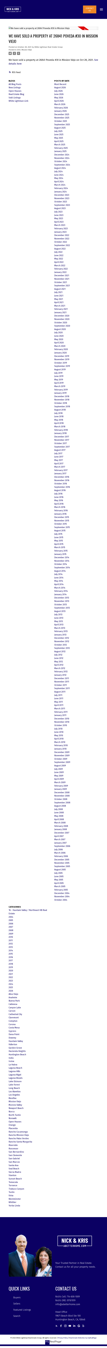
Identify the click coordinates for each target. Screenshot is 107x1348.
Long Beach (14, 1088)
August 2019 (60, 369)
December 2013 (61, 597)
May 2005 (58, 879)
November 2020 (61, 319)
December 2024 (61, 154)
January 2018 (60, 433)
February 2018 (61, 430)
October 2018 (60, 403)
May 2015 (58, 540)
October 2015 (60, 524)
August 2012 (60, 651)
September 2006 (62, 846)
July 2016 (58, 493)
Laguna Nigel (15, 1074)
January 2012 (60, 675)
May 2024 (58, 178)
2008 (11, 930)
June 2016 (58, 497)
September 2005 (62, 866)
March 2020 (59, 346)
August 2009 (60, 765)
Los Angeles (14, 1095)
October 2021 (60, 282)
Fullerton (13, 1044)
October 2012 (60, 645)
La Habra (13, 1064)
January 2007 (60, 843)
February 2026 (61, 107)
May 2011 (58, 702)
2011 (11, 940)
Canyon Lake (15, 1007)
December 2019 (61, 356)
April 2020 (59, 342)
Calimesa (13, 1004)
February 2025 (61, 148)
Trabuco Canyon (16, 1189)
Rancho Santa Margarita (20, 1142)
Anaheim (13, 997)
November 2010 (61, 722)
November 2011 (61, 681)
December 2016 (61, 477)
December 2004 (61, 893)
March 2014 (59, 588)
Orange (12, 1125)
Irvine (11, 1061)
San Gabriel (14, 1158)
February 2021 (61, 309)
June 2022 (58, 255)
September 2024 (62, 165)
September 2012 (62, 648)
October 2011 (60, 685)
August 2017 (60, 450)
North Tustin (15, 1115)
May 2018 (58, 420)
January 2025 (60, 151)
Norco (11, 1111)
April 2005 (59, 883)
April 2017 (58, 463)
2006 (11, 923)
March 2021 (59, 306)
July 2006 (58, 849)
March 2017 (59, 467)
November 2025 (61, 117)
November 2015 (61, 520)
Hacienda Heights (17, 1051)
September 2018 (62, 406)
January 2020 (60, 352)
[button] (89, 9)
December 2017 (61, 436)
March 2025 (59, 144)
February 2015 (61, 551)
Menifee (12, 1098)
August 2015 (60, 530)
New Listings (15, 87)
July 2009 (58, 769)
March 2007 (59, 839)
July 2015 (58, 534)
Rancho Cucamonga (18, 1132)
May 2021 (58, 299)
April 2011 (58, 705)
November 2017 (61, 440)
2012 (11, 943)
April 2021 (58, 302)
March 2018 (59, 426)
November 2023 (61, 198)
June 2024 (59, 175)
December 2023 (61, 195)
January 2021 (60, 312)
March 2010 (59, 742)
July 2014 (58, 574)
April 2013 (58, 624)
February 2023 (61, 228)
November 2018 (61, 399)
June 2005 (59, 876)
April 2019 (59, 383)
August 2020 (60, 329)
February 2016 (61, 510)
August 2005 (60, 869)
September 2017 (62, 447)
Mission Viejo (27, 50)
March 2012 (59, 668)
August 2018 (60, 410)
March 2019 (59, 386)
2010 (11, 937)
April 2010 (59, 738)
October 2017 (60, 443)
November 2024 (61, 158)
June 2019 (58, 376)
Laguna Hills (14, 1071)
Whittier (12, 1202)
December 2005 (61, 859)
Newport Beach (16, 1108)
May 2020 (58, 339)
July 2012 (58, 655)
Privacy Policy (63, 1338)
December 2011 (61, 678)
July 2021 (58, 292)
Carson (12, 1011)
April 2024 (59, 181)
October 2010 (60, 725)
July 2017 (58, 453)
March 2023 (59, 225)
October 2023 (60, 201)
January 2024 (60, 191)
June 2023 (58, 215)
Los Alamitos (15, 1091)
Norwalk (13, 1118)
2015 (11, 954)
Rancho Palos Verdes (19, 1138)
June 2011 (58, 698)
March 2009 (60, 782)
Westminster (15, 1199)
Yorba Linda (14, 1205)
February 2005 (61, 890)
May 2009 (58, 775)
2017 (11, 960)
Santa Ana (13, 1165)
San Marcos (14, 1162)
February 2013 (61, 631)
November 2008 (62, 796)
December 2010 (61, 718)
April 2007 (59, 836)
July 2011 (58, 695)
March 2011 (59, 708)
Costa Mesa (14, 1027)
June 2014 (58, 577)
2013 (11, 947)
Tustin (11, 1192)
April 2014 (59, 584)
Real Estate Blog (16, 94)
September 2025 (62, 124)
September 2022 (62, 245)
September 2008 (62, 802)
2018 (11, 964)
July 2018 (58, 413)
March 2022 (59, 265)
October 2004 (60, 900)
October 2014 (60, 564)
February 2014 (61, 591)
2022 (11, 977)
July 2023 (58, 212)
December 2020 (61, 316)
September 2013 (62, 608)
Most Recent (60, 84)
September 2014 (62, 567)
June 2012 (58, 658)
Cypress (12, 1031)
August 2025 (60, 128)
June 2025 (58, 134)
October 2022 (60, 242)
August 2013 (60, 611)
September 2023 (62, 205)
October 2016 (60, 483)
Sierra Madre (15, 1172)
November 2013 (61, 601)
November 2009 (62, 755)
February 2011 (60, 712)
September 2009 (62, 762)
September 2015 (62, 527)
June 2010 (58, 732)
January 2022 (60, 272)
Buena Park (14, 1001)
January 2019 (60, 393)
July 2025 (58, 131)
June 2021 (58, 295)
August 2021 (60, 289)
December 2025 (61, 114)
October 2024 (60, 161)
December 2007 (61, 833)
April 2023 (59, 222)
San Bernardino (16, 1152)
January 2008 (60, 829)
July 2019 (58, 373)
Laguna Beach (15, 1068)
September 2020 (62, 326)
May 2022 (58, 258)
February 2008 (61, 826)
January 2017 (60, 473)
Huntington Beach (17, 1054)
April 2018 (59, 423)
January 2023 (60, 232)
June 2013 (58, 618)
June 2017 (58, 456)
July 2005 (58, 873)
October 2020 (60, 322)
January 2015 (60, 554)
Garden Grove (15, 1048)
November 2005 (61, 863)
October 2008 (60, 799)
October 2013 (60, 604)
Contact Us (90, 9)
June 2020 (59, 336)
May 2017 (58, 460)
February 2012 (61, 671)
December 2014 (61, 557)
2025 (11, 987)
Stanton (12, 1175)
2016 (11, 957)
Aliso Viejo (13, 994)
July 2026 (58, 91)
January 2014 (60, 594)
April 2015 (58, 544)
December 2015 (61, 517)
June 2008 (59, 812)
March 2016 (59, 507)
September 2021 (62, 285)
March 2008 (60, 822)
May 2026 (58, 97)
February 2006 (61, 856)
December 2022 (61, 235)
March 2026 (59, 104)
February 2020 (61, 349)
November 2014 (61, 561)
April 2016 (59, 504)
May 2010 (58, 735)
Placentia (13, 1128)
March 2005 (59, 886)
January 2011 (60, 715)
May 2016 (58, 500)
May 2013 (58, 621)
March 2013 (59, 628)
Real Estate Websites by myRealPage (83, 1338)
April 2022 (59, 262)
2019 (11, 967)
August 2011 (59, 692)
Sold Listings (15, 97)
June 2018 (58, 416)
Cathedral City (15, 1014)
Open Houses (15, 91)
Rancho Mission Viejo (19, 1135)
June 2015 (58, 537)
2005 (11, 920)
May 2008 (58, 816)
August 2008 (60, 806)
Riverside (13, 1145)
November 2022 (61, 238)
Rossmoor (13, 1148)
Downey (12, 1038)
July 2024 (58, 171)
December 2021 (61, 275)
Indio (11, 1058)
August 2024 (60, 168)
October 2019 (60, 363)
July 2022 (58, 252)
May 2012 (58, 661)
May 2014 (58, 581)
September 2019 (62, 366)
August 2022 (60, 248)
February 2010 (61, 745)
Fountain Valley (16, 1041)
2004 (11, 917)
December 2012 (61, 638)
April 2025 (59, 141)
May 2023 (58, 218)
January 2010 (60, 749)
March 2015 (59, 547)
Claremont (14, 1017)
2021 (19, 50)
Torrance (13, 1185)
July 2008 (58, 809)
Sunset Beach (15, 1178)
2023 (11, 980)
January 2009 (60, 789)
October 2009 (60, 759)
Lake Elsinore (15, 1081)
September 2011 (62, 688)
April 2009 (59, 779)
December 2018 (61, 396)
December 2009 (61, 752)
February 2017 (61, 470)
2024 (11, 984)
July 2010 (58, 729)
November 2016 (61, 480)
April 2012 (58, 665)
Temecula (13, 1182)
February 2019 (61, 389)
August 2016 (60, 490)
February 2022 (61, 269)
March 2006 (60, 853)
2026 (11, 991)
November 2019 (61, 359)
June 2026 (59, 94)
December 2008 (61, 792)
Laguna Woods (16, 1078)
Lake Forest (14, 1084)
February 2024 (61, 188)
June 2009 (59, 772)
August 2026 (60, 87)
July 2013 (58, 614)
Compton (13, 1021)
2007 (11, 927)
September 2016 (62, 487)
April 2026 (59, 101)
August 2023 (60, 208)
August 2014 (60, 571)
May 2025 (58, 138)
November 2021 (61, 279)
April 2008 (59, 819)
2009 (11, 934)
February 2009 (61, 786)
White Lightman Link (18, 101)
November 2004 (62, 896)
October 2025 (60, 121)
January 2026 (60, 111)
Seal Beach (14, 1168)
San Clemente (15, 1155)
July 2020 (58, 332)
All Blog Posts (15, 84)
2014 (11, 950)
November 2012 (61, 641)
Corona (12, 1024)
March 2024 (59, 185)
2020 (11, 970)
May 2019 (58, 379)
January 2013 (60, 634)
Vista (11, 1195)
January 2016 (60, 514)
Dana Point (14, 1034)
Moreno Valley (15, 1105)
